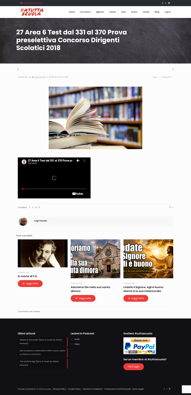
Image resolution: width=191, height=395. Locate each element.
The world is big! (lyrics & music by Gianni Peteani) (39, 363)
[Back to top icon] (178, 389)
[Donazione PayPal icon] (169, 3)
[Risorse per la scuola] (32, 12)
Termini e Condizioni (92, 389)
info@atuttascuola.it (33, 3)
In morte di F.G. (28, 276)
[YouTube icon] (166, 3)
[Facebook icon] (163, 3)
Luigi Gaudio (40, 77)
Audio (77, 339)
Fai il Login (133, 366)
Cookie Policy (74, 389)
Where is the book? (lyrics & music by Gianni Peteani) (41, 341)
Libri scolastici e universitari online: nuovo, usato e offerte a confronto (42, 352)
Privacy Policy (59, 389)
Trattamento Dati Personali (117, 389)
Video (77, 344)
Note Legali (138, 389)
